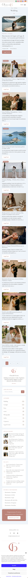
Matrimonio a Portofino (10, 505)
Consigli (14, 404)
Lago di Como (14, 424)
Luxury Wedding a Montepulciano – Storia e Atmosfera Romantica (12, 112)
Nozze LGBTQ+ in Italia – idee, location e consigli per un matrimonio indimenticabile (13, 345)
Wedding (4, 33)
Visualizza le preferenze (14, 573)
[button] (26, 553)
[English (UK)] (19, 1)
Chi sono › (14, 383)
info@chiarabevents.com (14, 536)
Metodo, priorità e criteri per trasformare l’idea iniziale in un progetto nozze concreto (12, 213)
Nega (14, 569)
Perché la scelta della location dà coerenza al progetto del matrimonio (12, 312)
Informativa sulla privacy (16, 576)
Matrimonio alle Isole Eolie (11, 500)
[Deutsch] (25, 1)
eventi (14, 411)
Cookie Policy (8, 576)
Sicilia (14, 418)
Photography (14, 414)
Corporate (14, 421)
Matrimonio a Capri (9, 497)
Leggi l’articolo (7, 52)
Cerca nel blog (8, 389)
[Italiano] (16, 1)
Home (12, 8)
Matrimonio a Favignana (10, 502)
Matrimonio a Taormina (10, 492)
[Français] (23, 1)
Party (14, 408)
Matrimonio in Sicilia (10, 495)
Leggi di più (6, 89)
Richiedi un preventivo (14, 517)
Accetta (14, 565)
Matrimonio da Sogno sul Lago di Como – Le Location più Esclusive (13, 37)
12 (17, 363)
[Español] (21, 1)
